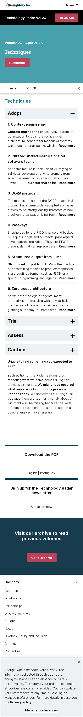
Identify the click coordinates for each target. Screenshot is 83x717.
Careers (10, 644)
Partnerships (13, 606)
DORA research (59, 201)
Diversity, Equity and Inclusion (26, 636)
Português (47, 473)
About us (11, 591)
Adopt (14, 113)
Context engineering (23, 132)
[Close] (79, 662)
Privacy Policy (20, 702)
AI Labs (10, 621)
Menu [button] (70, 5)
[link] (66, 17)
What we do (13, 598)
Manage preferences (41, 710)
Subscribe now (41, 507)
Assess (16, 335)
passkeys (62, 237)
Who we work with (18, 613)
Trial (13, 321)
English (32, 473)
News (9, 628)
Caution (16, 349)
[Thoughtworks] (18, 5)
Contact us (12, 651)
